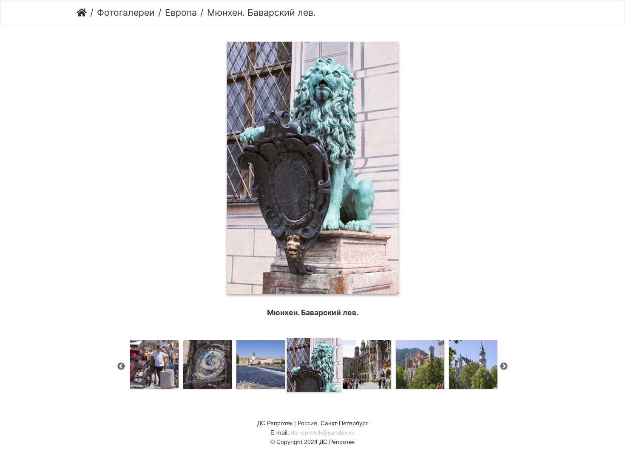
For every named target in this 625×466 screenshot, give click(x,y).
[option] (154, 364)
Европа (181, 12)
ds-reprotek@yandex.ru (323, 432)
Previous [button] (121, 366)
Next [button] (504, 366)
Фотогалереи (126, 12)
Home (82, 13)
